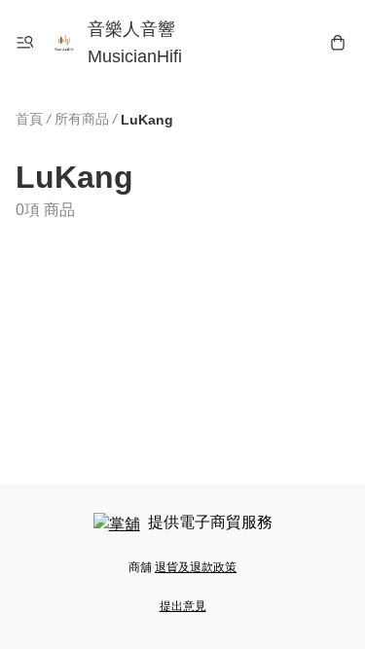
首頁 (29, 118)
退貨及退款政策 (196, 567)
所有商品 (82, 118)
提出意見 (183, 606)
